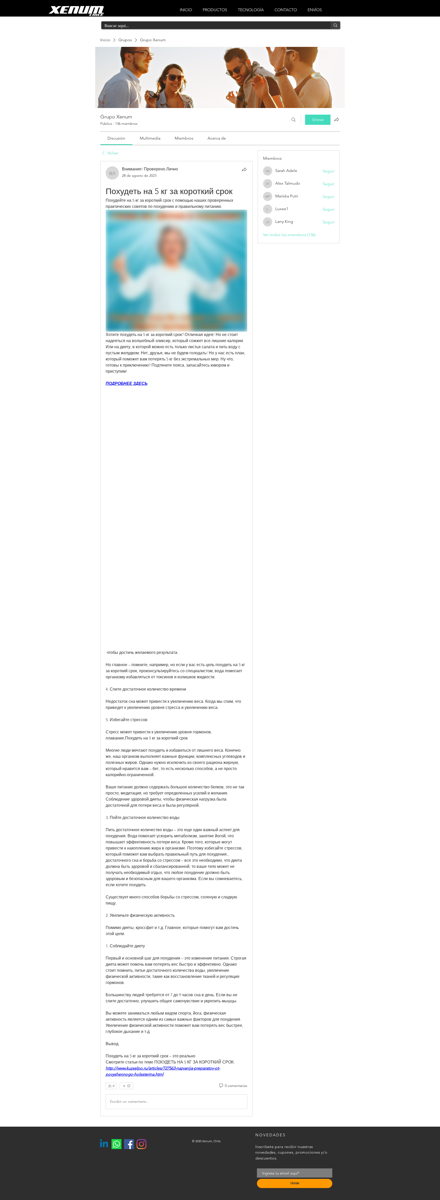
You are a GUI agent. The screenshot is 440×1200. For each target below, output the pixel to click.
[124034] (116, 1144)
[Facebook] (129, 1144)
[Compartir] (244, 169)
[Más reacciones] (126, 1086)
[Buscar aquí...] (335, 25)
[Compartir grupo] (337, 119)
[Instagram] (141, 1144)
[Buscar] (294, 120)
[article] (176, 638)
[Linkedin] (104, 1144)
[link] (116, 138)
